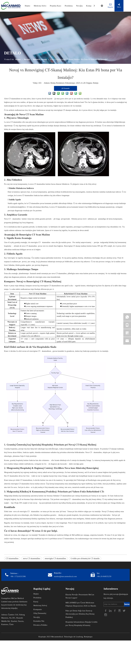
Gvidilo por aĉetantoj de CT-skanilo (85, 558)
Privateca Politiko (40, 625)
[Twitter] (124, 610)
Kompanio (90, 6)
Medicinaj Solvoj (40, 605)
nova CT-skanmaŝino (31, 558)
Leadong (79, 637)
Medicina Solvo (40, 6)
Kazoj (35, 602)
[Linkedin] (110, 610)
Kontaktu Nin (38, 621)
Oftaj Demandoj (39, 613)
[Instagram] (106, 614)
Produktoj (69, 6)
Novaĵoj (79, 6)
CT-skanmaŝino (12, 558)
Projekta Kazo (55, 6)
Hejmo (27, 6)
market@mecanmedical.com (65, 576)
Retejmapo (88, 637)
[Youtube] (119, 610)
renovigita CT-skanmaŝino (55, 558)
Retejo (95, 83)
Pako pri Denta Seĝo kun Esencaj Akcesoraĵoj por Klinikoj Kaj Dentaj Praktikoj (80, 614)
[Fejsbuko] (106, 610)
